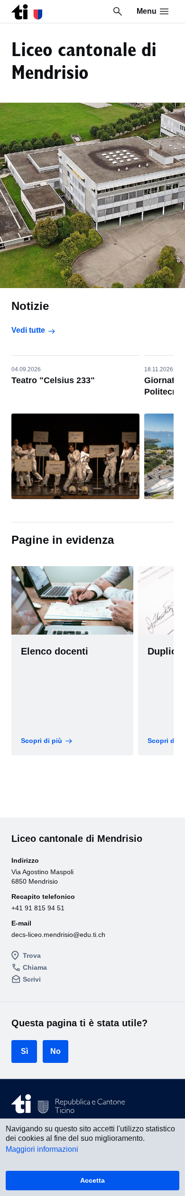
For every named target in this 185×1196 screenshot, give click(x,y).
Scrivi (32, 979)
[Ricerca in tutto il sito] (117, 11)
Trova (32, 955)
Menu (147, 11)
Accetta (92, 1180)
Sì (24, 1051)
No (55, 1051)
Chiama (35, 967)
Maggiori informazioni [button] (42, 1149)
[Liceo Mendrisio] (26, 9)
